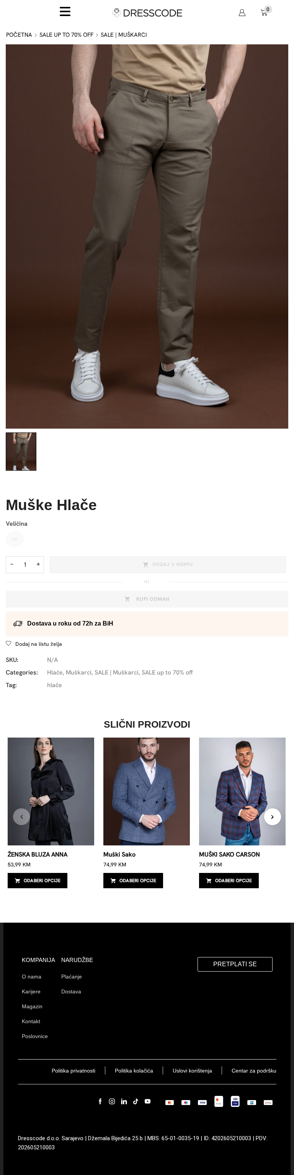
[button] (242, 12)
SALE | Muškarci (124, 35)
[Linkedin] (124, 1101)
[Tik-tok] (136, 1101)
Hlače (55, 672)
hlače (54, 685)
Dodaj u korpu (173, 564)
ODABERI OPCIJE (42, 881)
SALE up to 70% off (66, 35)
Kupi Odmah (153, 599)
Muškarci (78, 672)
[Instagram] (112, 1101)
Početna (19, 35)
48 (14, 539)
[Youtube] (147, 1101)
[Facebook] (100, 1101)
